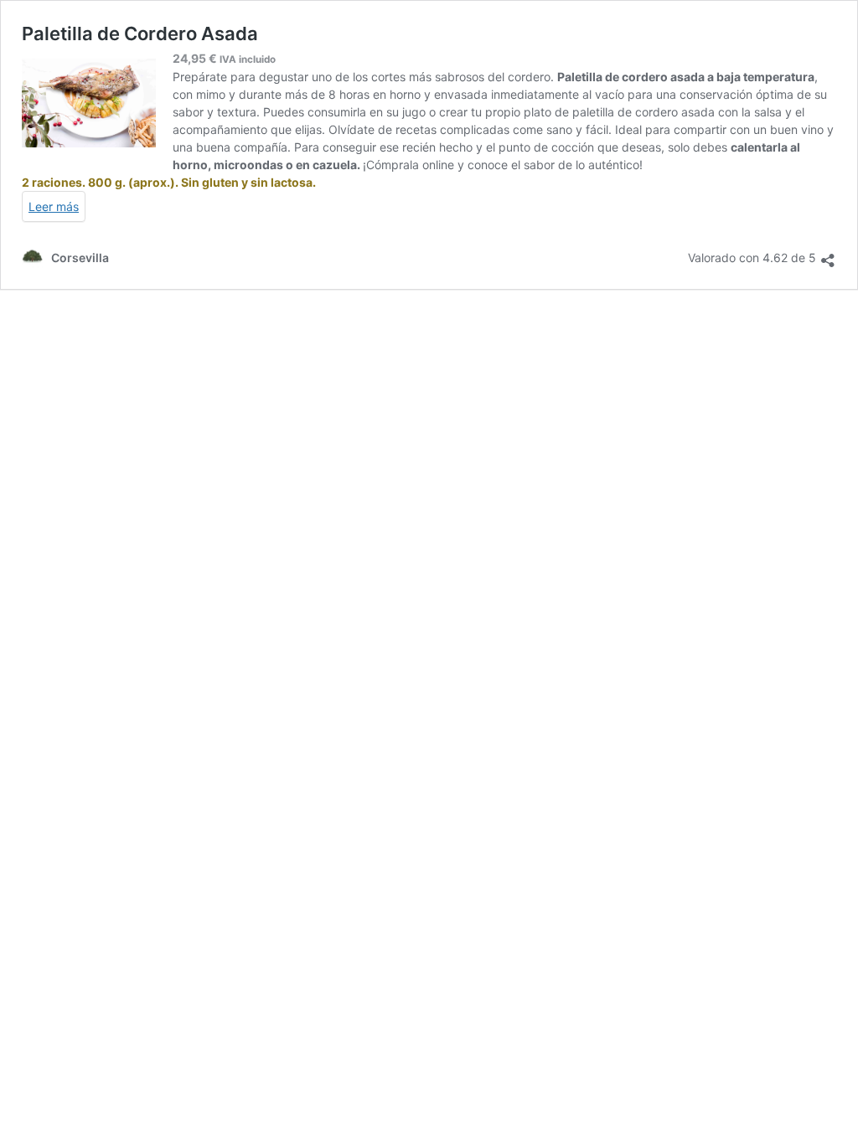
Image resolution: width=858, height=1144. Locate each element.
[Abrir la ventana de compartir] (827, 255)
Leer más (53, 206)
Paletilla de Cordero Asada (140, 33)
